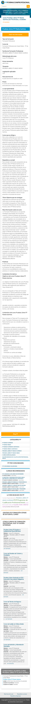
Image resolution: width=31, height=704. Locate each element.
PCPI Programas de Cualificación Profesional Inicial (15, 457)
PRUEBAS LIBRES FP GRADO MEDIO (11, 453)
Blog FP (15, 434)
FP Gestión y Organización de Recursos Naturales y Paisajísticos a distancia (13, 478)
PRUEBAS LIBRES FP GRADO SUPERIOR (11, 450)
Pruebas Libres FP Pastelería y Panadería (14, 488)
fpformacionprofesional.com (17, 700)
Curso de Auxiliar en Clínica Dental (14, 624)
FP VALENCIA (6, 22)
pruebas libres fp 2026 (12, 506)
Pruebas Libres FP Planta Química (12, 679)
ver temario (7, 548)
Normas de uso (8, 694)
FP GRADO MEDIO (6, 444)
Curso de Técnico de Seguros (12, 601)
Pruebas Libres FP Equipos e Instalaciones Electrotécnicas (12, 530)
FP (6, 13)
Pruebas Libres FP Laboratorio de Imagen (14, 485)
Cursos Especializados (8, 455)
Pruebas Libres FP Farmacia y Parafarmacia (14, 482)
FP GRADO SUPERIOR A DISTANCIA (10, 446)
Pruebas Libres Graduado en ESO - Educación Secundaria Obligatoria (14, 578)
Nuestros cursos (22, 694)
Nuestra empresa (15, 696)
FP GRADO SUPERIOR (7, 442)
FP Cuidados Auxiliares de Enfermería (13, 474)
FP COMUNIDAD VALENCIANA (9, 466)
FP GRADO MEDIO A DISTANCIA (9, 448)
